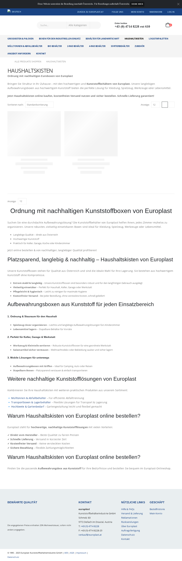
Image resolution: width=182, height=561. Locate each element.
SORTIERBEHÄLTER (120, 46)
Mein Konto (137, 11)
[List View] (171, 105)
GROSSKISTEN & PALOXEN (20, 38)
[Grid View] (165, 105)
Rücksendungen (129, 522)
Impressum (81, 552)
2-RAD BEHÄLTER (75, 46)
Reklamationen (129, 517)
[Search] (95, 25)
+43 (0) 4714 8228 (90, 526)
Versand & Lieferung (132, 513)
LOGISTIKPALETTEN (158, 38)
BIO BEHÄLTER (55, 46)
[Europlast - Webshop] (19, 25)
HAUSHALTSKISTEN (134, 38)
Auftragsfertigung (130, 530)
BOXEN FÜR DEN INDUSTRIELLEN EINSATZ (60, 38)
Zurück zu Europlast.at (90, 11)
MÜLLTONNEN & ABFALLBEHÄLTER (24, 46)
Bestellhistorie (157, 509)
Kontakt (41, 53)
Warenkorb (155, 11)
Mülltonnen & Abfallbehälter (28, 398)
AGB (72, 552)
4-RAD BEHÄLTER (97, 46)
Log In (171, 11)
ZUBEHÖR (139, 46)
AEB (66, 552)
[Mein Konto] (158, 25)
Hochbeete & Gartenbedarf (27, 406)
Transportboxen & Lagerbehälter (31, 402)
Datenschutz (128, 534)
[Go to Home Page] (8, 62)
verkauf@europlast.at (90, 534)
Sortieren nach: (15, 104)
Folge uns (117, 11)
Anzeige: (145, 104)
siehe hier (137, 4)
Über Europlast (129, 526)
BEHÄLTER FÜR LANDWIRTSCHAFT (102, 38)
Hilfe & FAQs (127, 509)
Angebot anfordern (19, 53)
